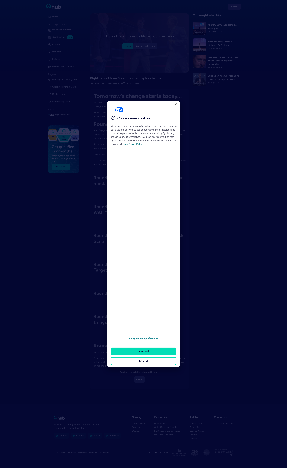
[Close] (175, 104)
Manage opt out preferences (143, 338)
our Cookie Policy (133, 143)
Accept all (143, 351)
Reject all (143, 361)
